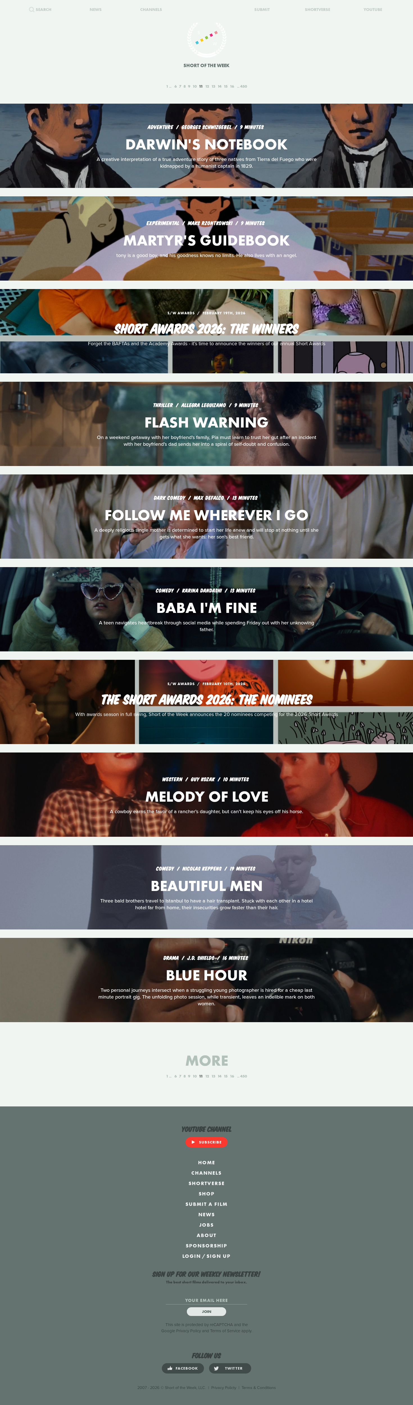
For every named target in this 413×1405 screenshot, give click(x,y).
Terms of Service (225, 1330)
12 (207, 86)
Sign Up (218, 1256)
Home (206, 1162)
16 (232, 86)
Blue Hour (207, 975)
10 (194, 86)
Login (191, 1256)
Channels (206, 1173)
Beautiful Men (207, 885)
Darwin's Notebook (206, 144)
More (206, 1060)
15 (226, 86)
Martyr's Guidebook (206, 240)
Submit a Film (206, 1204)
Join (206, 1311)
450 (243, 86)
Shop (207, 1193)
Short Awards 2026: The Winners (207, 327)
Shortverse (207, 1183)
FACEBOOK (187, 1368)
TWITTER (234, 1368)
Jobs (206, 1225)
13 (213, 86)
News (206, 1214)
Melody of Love (206, 796)
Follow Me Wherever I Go (206, 515)
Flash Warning (206, 422)
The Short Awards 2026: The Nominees (206, 698)
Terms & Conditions (259, 1387)
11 (201, 86)
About (206, 1235)
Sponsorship (206, 1245)
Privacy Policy (188, 1330)
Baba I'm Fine (206, 607)
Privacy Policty (223, 1387)
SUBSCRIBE (210, 1142)
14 (219, 86)
